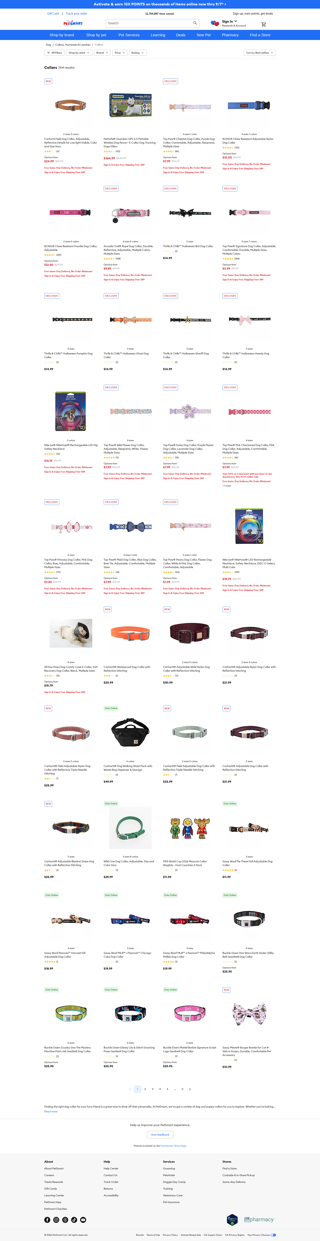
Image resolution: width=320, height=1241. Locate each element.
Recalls (140, 1235)
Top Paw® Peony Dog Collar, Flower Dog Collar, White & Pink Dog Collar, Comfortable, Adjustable (187, 563)
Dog (48, 44)
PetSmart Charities (55, 1209)
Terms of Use (153, 1235)
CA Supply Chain (213, 1235)
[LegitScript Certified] (232, 1220)
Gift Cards (50, 1188)
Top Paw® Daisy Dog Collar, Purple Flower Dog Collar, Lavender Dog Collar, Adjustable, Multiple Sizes (188, 448)
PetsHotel (169, 1175)
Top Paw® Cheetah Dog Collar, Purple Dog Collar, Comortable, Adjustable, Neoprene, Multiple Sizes (189, 142)
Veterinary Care (173, 1195)
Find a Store (229, 1168)
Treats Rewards (53, 1182)
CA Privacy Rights (234, 1235)
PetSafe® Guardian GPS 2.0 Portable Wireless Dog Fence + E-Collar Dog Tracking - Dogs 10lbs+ (130, 142)
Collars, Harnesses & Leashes (72, 44)
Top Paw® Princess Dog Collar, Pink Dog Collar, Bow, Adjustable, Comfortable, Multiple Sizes (68, 563)
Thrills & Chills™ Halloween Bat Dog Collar (188, 246)
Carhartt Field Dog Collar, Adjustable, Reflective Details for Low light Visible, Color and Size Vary (70, 142)
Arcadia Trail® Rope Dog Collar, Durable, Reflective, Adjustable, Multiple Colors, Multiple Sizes (128, 249)
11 (182, 1089)
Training (168, 1188)
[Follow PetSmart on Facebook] (47, 1220)
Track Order (111, 1182)
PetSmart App (52, 1202)
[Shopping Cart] (268, 24)
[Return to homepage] (73, 22)
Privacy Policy (170, 1235)
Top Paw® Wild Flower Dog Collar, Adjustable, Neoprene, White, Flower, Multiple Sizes (126, 448)
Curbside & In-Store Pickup (238, 1175)
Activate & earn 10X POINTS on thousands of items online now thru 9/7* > (160, 4)
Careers (49, 1175)
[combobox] (153, 23)
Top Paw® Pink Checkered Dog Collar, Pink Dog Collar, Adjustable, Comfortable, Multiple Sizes (248, 448)
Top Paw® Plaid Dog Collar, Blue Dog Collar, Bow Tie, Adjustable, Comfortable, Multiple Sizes (130, 563)
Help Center (111, 1168)
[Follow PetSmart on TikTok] (74, 1220)
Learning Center (54, 1195)
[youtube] (83, 1220)
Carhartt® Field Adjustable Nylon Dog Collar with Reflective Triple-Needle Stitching (67, 769)
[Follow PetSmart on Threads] (65, 1220)
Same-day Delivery (234, 1182)
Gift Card (53, 13)
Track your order (76, 13)
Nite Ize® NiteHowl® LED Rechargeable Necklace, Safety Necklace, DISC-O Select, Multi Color (248, 563)
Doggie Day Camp (174, 1182)
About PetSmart (54, 1168)
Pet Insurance (171, 1202)
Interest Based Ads (191, 1235)
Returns (108, 1188)
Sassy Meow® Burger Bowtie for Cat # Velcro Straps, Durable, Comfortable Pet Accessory (246, 1051)
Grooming (169, 1168)
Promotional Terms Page (173, 1145)
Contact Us (110, 1175)
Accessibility (111, 1195)
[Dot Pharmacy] (259, 1219)
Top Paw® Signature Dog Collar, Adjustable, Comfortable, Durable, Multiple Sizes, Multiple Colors (249, 249)
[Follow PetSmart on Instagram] (56, 1220)
